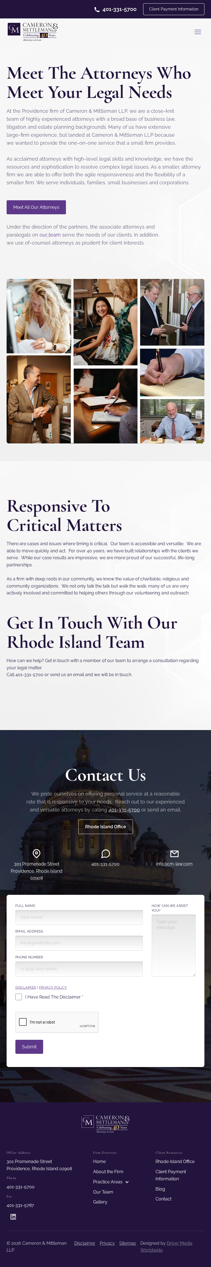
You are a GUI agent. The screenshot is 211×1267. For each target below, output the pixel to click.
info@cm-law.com (174, 863)
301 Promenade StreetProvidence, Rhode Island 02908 (36, 871)
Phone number (29, 957)
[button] (197, 32)
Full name (25, 906)
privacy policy (53, 987)
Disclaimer (84, 1243)
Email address (29, 931)
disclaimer (25, 987)
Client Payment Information (173, 9)
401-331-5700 (124, 810)
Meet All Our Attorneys (36, 207)
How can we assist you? (170, 908)
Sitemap (127, 1243)
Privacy (107, 1243)
